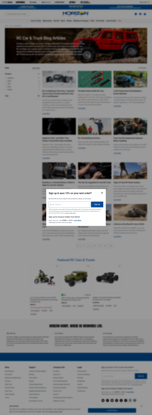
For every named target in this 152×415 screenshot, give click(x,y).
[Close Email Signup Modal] (102, 193)
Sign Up (97, 204)
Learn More (77, 220)
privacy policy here (70, 213)
